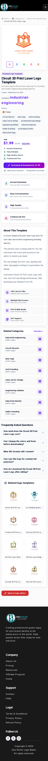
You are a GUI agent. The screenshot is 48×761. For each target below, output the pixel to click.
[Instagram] (19, 738)
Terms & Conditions (16, 713)
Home (9, 679)
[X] (13, 738)
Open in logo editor (17, 593)
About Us (11, 661)
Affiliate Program (15, 674)
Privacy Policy (14, 718)
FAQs (8, 698)
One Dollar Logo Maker (24, 750)
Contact (10, 694)
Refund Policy (13, 722)
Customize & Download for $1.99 (25, 165)
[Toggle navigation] (45, 7)
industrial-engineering (36, 19)
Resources (11, 670)
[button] (10, 64)
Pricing (10, 665)
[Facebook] (8, 738)
